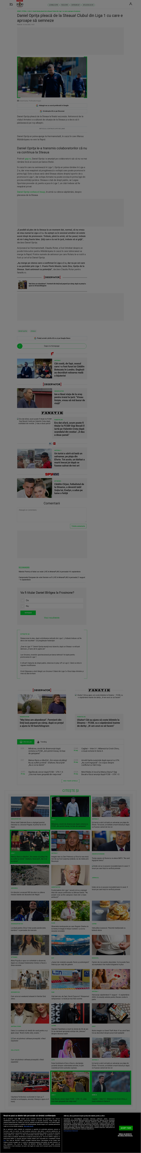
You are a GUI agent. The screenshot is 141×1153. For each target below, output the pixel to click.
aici (5, 1140)
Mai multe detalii (28, 1126)
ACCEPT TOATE (126, 1128)
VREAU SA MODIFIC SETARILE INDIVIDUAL (125, 1135)
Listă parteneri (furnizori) (71, 1131)
